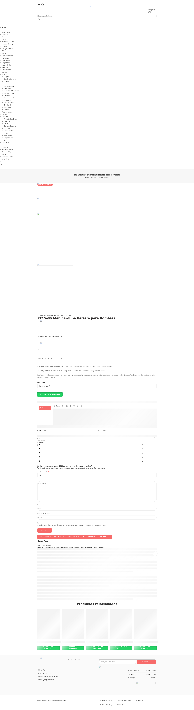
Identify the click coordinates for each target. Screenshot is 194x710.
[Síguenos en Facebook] (72, 659)
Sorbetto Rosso (7, 149)
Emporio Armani (8, 41)
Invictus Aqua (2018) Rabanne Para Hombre (152, 642)
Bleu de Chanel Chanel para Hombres (53, 642)
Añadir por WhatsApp (51, 394)
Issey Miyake (6, 65)
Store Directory (107, 705)
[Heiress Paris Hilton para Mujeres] (38, 327)
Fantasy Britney (7, 44)
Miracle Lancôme (10, 98)
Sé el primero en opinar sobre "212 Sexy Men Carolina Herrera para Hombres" (75, 537)
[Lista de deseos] (152, 10)
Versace (6, 110)
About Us (120, 705)
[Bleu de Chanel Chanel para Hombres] (48, 624)
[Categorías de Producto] (149, 8)
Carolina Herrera (10, 79)
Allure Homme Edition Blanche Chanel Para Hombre (108, 642)
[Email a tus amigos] (81, 406)
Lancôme (7, 96)
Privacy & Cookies (106, 700)
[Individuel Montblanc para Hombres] (121, 624)
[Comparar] (155, 10)
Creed (4, 37)
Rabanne (5, 147)
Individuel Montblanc (11, 91)
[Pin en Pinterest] (74, 406)
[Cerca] (2, 164)
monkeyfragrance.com (46, 680)
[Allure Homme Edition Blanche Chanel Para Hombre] (97, 624)
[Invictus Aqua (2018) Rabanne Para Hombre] (145, 624)
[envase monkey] (97, 288)
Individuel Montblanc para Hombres (125, 642)
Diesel (4, 39)
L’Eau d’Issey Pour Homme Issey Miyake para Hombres (85, 642)
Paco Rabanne (9, 102)
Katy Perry (5, 67)
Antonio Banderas (10, 119)
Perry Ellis (5, 142)
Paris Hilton (8, 135)
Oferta (4, 114)
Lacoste (4, 72)
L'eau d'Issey (6, 70)
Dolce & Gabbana (10, 126)
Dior (5, 84)
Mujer (6, 133)
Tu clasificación (43, 472)
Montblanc (8, 100)
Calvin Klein (6, 32)
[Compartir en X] (67, 406)
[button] (50, 394)
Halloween (5, 58)
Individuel (7, 88)
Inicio (87, 178)
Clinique (5, 34)
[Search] (42, 4)
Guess (4, 53)
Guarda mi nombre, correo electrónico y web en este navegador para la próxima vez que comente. (71, 525)
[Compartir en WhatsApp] (78, 406)
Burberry (5, 30)
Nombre (40, 505)
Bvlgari (6, 77)
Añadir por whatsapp (49, 647)
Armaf (4, 27)
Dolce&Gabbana (9, 86)
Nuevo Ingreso (7, 112)
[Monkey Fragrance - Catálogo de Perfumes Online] (97, 6)
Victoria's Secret (7, 157)
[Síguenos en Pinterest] (75, 659)
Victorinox (5, 159)
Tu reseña (41, 480)
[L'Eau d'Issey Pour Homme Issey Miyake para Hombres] (73, 624)
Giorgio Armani (7, 49)
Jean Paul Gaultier (10, 93)
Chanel (6, 81)
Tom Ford (7, 105)
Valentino (7, 107)
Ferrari (4, 46)
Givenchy (5, 51)
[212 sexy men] (43, 190)
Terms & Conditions (124, 700)
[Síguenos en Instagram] (79, 659)
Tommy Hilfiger (7, 152)
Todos (6, 140)
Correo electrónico (44, 514)
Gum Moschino (7, 56)
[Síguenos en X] (68, 659)
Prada (4, 145)
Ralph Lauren (8, 138)
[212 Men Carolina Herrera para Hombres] (38, 350)
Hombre (7, 128)
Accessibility (140, 700)
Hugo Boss (6, 60)
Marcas (4, 74)
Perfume (5, 117)
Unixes (4, 154)
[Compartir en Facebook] (70, 406)
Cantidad (41, 382)
